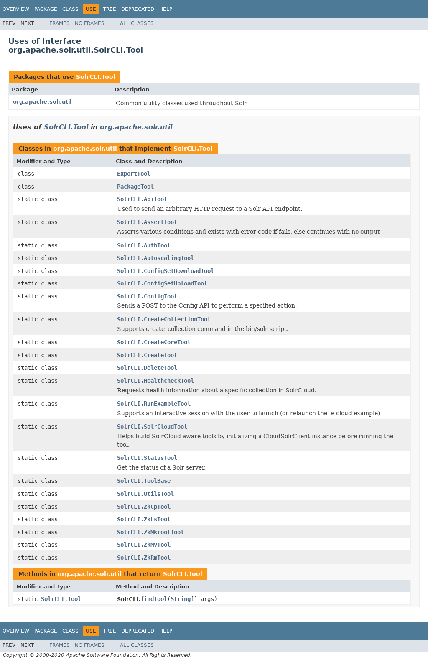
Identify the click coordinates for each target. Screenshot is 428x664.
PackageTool (135, 186)
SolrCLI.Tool (95, 76)
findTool (153, 599)
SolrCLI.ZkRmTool (144, 557)
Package (45, 9)
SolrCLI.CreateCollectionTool (164, 319)
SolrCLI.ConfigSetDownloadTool (165, 271)
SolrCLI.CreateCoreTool (154, 342)
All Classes (137, 23)
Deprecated (137, 9)
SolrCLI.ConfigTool (147, 296)
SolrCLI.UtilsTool (145, 493)
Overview (16, 9)
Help (165, 9)
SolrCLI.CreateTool (147, 355)
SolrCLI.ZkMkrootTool (150, 532)
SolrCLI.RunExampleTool (154, 403)
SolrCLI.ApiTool (142, 199)
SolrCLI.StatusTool (147, 457)
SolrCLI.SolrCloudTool (152, 426)
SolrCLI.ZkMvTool (144, 544)
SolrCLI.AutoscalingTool (155, 258)
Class (70, 9)
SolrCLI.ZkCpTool (144, 506)
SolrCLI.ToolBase (144, 480)
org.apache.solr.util (42, 101)
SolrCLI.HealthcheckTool (155, 380)
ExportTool (133, 173)
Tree (109, 9)
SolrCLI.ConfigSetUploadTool (162, 283)
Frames (59, 23)
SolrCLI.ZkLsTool (144, 519)
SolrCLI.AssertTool (147, 222)
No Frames (89, 23)
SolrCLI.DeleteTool (147, 367)
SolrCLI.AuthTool (144, 245)
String (181, 599)
